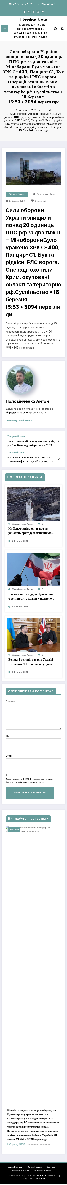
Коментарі (10, 700)
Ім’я (7, 735)
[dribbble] (33, 11)
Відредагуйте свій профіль (22, 412)
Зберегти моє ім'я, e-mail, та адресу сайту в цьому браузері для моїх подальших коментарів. (30, 780)
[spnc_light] (62, 29)
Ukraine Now (33, 20)
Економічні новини (20, 1174)
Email (9, 755)
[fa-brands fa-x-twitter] (29, 11)
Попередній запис (16, 436)
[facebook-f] (24, 11)
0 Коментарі (40, 201)
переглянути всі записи (19, 420)
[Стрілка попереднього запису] (59, 441)
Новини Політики (14, 1171)
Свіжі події (36, 829)
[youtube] (42, 11)
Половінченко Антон (46, 194)
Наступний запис (16, 452)
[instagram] (38, 11)
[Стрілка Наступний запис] (59, 458)
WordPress (42, 1179)
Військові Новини (17, 194)
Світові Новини (34, 1171)
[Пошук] (55, 28)
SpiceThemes (38, 1183)
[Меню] (4, 28)
